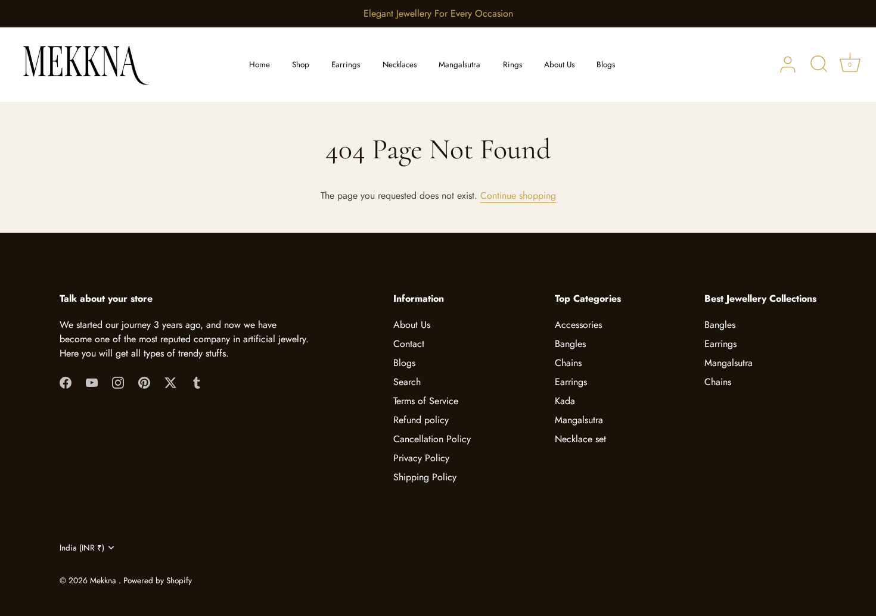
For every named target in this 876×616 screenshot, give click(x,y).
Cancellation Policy (432, 439)
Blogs (606, 64)
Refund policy (421, 420)
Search (407, 382)
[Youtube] (92, 382)
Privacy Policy (421, 458)
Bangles (570, 344)
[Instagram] (118, 382)
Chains (568, 363)
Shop (300, 64)
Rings (512, 64)
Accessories (578, 325)
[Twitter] (170, 382)
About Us (559, 64)
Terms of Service (425, 401)
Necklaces (400, 64)
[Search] (819, 65)
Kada (565, 401)
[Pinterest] (144, 382)
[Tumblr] (197, 382)
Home (259, 64)
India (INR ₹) (82, 548)
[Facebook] (66, 382)
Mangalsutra (459, 64)
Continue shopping (518, 195)
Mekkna (104, 580)
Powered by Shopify (157, 580)
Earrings (345, 64)
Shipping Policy (424, 477)
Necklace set (580, 439)
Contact (408, 344)
